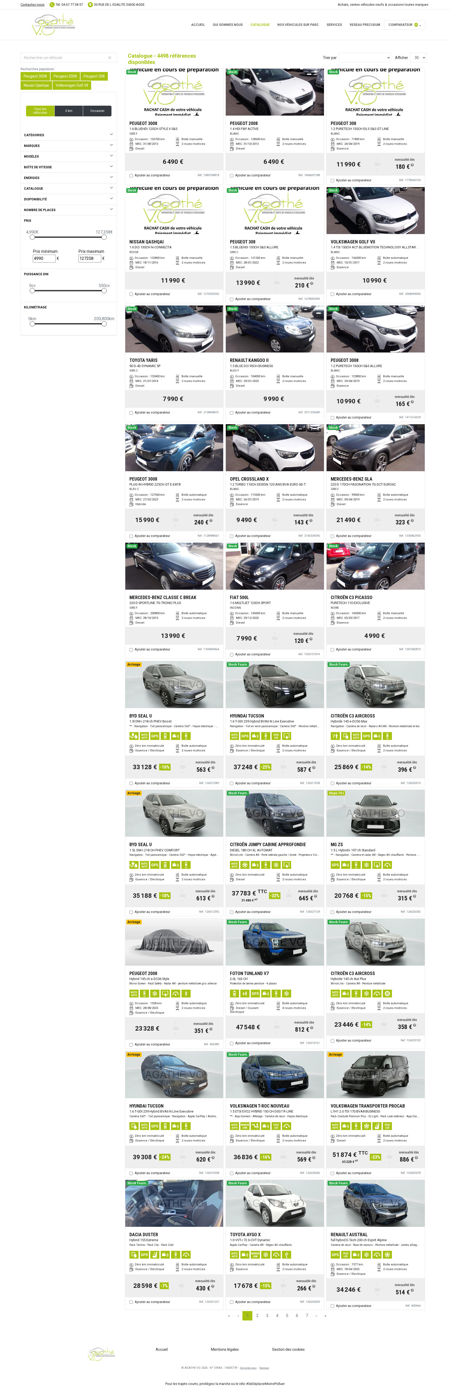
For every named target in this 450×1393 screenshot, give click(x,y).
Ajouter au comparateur (152, 175)
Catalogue (260, 25)
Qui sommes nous (228, 25)
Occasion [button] (97, 111)
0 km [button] (68, 111)
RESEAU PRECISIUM (365, 25)
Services (334, 25)
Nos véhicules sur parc (298, 25)
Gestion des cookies (288, 1349)
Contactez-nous (33, 5)
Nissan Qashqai (36, 85)
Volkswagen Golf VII (72, 85)
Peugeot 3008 (35, 76)
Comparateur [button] (403, 25)
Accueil (198, 25)
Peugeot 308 (94, 76)
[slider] (32, 237)
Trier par (330, 58)
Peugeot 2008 (65, 76)
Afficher (401, 58)
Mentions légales (225, 1349)
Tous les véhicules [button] (40, 111)
